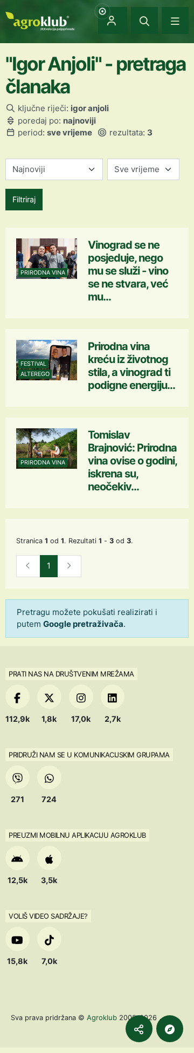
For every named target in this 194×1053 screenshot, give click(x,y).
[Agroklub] (39, 20)
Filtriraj (24, 199)
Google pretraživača (83, 624)
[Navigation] (175, 20)
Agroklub (102, 1017)
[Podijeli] (139, 1028)
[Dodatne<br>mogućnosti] (169, 1028)
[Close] (144, 20)
